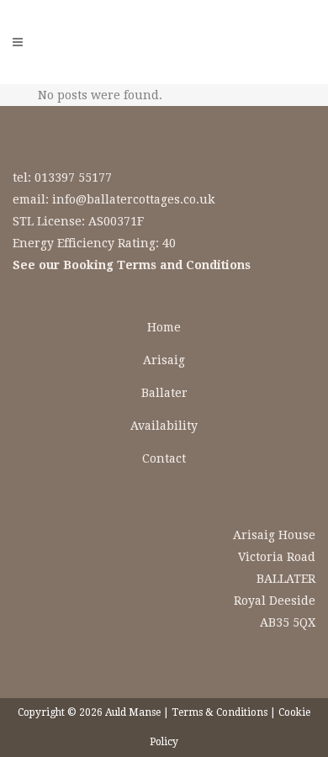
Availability (164, 425)
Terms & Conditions (219, 712)
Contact (164, 458)
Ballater (164, 393)
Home (164, 327)
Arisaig (164, 360)
